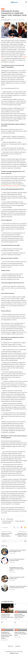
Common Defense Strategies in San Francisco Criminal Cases (7, 616)
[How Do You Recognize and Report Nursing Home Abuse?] (4, 560)
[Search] (26, 2)
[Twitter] (18, 527)
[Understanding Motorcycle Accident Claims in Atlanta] (21, 608)
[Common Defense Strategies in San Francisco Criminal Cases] (7, 608)
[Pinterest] (21, 527)
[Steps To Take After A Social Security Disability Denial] (21, 626)
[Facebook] (14, 527)
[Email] (25, 527)
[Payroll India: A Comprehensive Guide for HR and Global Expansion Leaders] (4, 587)
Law (3, 8)
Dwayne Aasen (6, 19)
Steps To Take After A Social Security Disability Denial (21, 634)
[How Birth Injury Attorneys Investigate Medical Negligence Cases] (4, 551)
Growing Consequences (8, 521)
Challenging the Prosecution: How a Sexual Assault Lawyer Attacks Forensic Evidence (6, 635)
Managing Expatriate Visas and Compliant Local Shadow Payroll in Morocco (16, 569)
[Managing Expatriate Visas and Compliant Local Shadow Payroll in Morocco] (4, 569)
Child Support (10, 519)
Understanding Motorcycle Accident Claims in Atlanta (20, 616)
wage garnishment (7, 522)
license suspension (20, 521)
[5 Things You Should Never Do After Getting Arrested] (4, 578)
